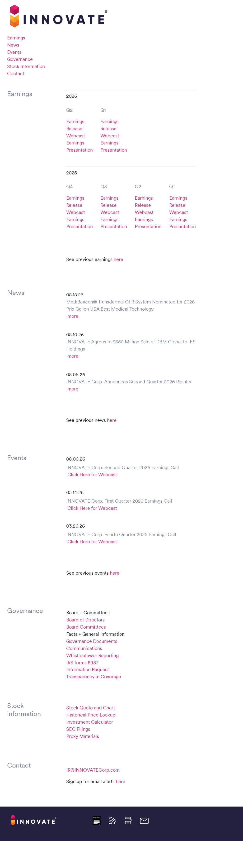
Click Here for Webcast (92, 474)
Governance (20, 59)
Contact (15, 73)
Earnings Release (75, 125)
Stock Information (26, 66)
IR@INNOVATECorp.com (93, 770)
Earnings (16, 38)
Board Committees (86, 627)
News (13, 45)
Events (14, 52)
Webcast (75, 136)
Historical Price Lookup (90, 715)
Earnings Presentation (79, 146)
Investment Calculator (89, 722)
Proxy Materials (82, 736)
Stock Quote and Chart (90, 708)
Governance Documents (91, 641)
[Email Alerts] (144, 820)
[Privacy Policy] (97, 819)
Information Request (87, 669)
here (118, 259)
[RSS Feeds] (112, 820)
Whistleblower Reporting (92, 655)
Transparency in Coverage (93, 676)
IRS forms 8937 (82, 662)
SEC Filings (78, 729)
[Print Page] (128, 819)
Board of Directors (85, 620)
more (72, 316)
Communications (84, 648)
